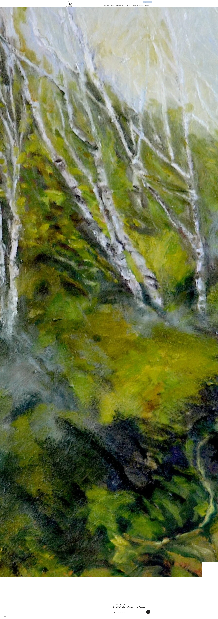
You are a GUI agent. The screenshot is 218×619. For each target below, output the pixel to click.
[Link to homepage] (69, 4)
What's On (105, 5)
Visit (112, 5)
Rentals (134, 2)
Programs (127, 5)
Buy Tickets (147, 2)
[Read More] (131, 609)
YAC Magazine (119, 5)
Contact (139, 2)
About (146, 5)
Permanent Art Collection (137, 5)
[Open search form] (151, 5)
